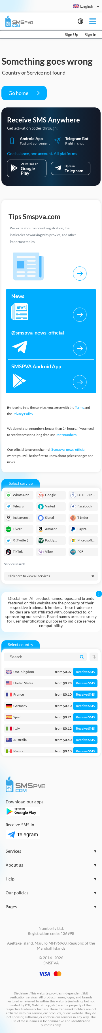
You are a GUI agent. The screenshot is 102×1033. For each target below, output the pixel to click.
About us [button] (51, 865)
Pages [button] (51, 907)
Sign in (90, 34)
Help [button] (51, 879)
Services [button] (51, 851)
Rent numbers (66, 435)
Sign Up (71, 34)
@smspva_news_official (68, 449)
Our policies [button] (51, 893)
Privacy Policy (22, 414)
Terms (79, 407)
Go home (18, 93)
